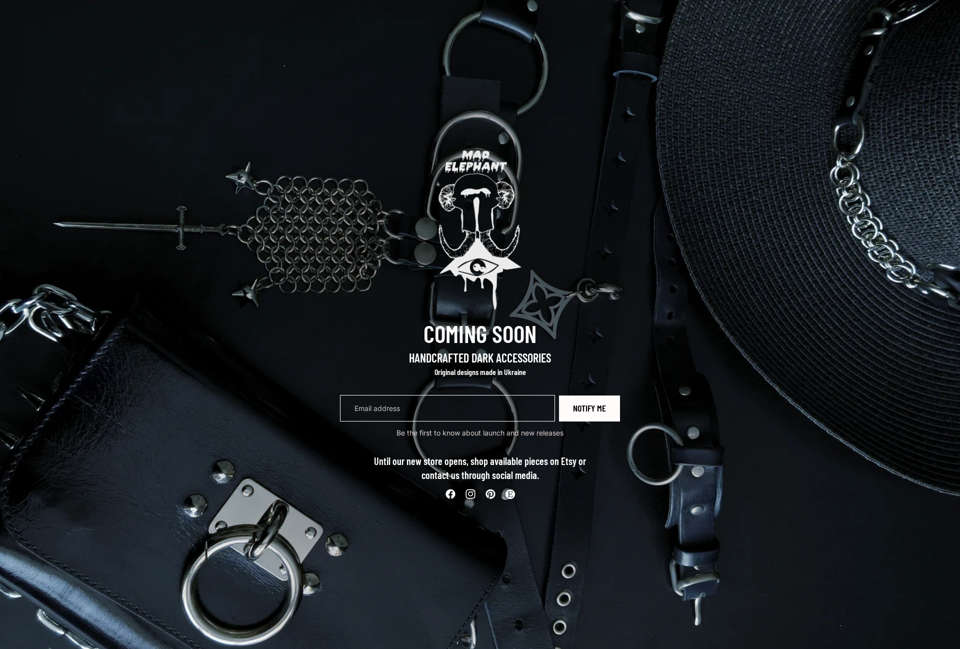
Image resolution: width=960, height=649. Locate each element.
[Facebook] (450, 494)
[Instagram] (470, 494)
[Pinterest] (490, 494)
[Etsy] (510, 494)
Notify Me (589, 408)
